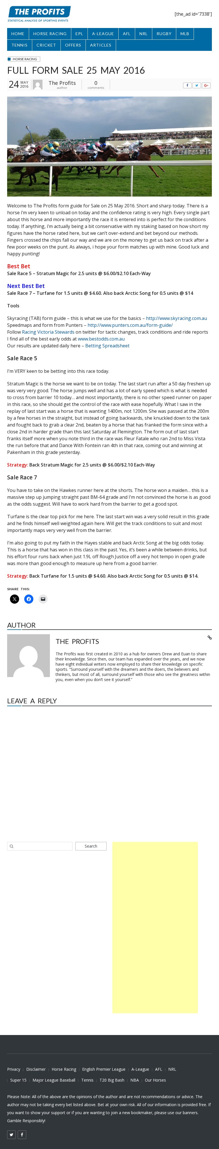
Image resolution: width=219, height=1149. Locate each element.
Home (18, 33)
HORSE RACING (50, 33)
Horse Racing (64, 1069)
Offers (73, 45)
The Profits (62, 82)
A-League (140, 1069)
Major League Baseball (54, 1080)
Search (91, 846)
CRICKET (46, 45)
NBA (134, 1080)
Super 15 (18, 1080)
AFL (127, 33)
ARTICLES (100, 45)
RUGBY (164, 33)
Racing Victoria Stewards (48, 332)
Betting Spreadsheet (107, 346)
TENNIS (19, 45)
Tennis (87, 1080)
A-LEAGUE (103, 33)
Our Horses (155, 1080)
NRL (143, 33)
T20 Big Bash (112, 1080)
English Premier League (103, 1069)
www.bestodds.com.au (101, 339)
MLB (185, 33)
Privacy (13, 1069)
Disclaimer (36, 1069)
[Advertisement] (155, 927)
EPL (79, 33)
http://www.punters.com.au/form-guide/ (130, 325)
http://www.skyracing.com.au (176, 318)
